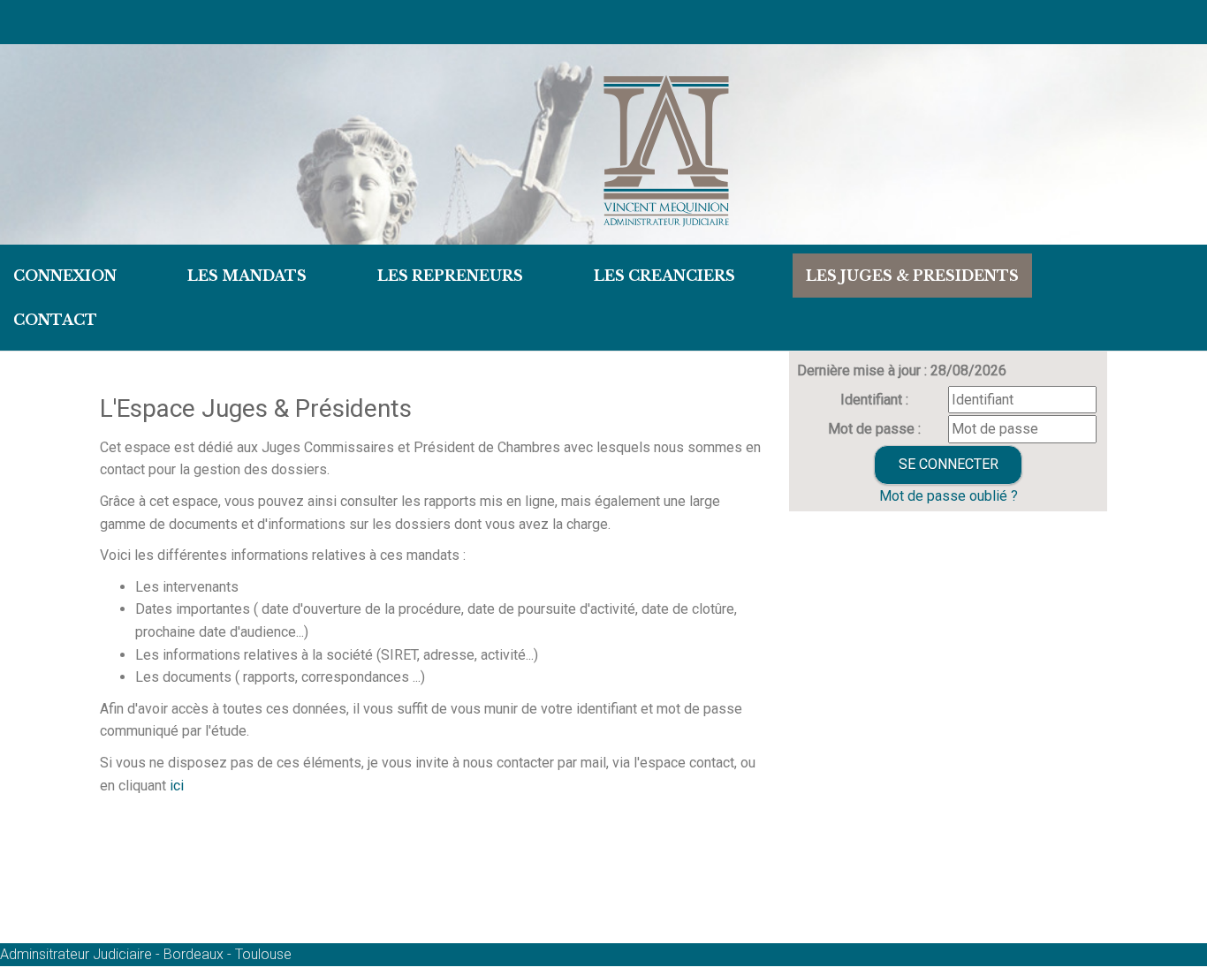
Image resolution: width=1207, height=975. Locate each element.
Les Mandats (247, 275)
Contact (55, 320)
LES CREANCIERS (664, 275)
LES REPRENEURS (450, 275)
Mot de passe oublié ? (948, 496)
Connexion (65, 275)
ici (175, 785)
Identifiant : (874, 399)
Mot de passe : (874, 428)
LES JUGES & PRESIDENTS (912, 275)
